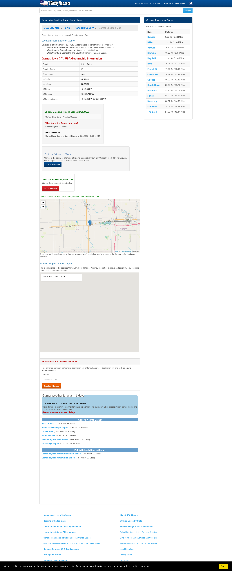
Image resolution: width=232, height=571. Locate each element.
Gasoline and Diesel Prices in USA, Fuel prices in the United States (72, 543)
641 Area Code (50, 188)
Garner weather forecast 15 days (58, 412)
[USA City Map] (55, 3)
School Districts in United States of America (138, 532)
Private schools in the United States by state (138, 543)
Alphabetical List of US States (147, 3)
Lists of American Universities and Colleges (138, 537)
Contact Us (124, 560)
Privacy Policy (126, 554)
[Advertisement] (90, 483)
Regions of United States (174, 3)
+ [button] (43, 202)
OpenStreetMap (126, 251)
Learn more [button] (145, 566)
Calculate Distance (51, 386)
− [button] (43, 206)
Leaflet (116, 251)
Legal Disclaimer (127, 549)
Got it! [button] (223, 566)
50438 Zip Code (53, 164)
